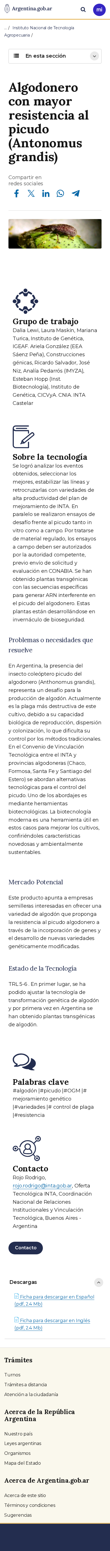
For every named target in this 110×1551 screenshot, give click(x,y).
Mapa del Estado (22, 1463)
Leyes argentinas (22, 1443)
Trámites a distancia (25, 1384)
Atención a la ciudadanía (31, 1394)
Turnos (12, 1375)
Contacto (25, 1247)
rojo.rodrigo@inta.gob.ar (42, 1186)
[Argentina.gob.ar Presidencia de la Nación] (28, 9)
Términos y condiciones (29, 1505)
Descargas (23, 1282)
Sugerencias (18, 1515)
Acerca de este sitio (25, 1495)
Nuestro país (18, 1434)
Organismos (17, 1453)
